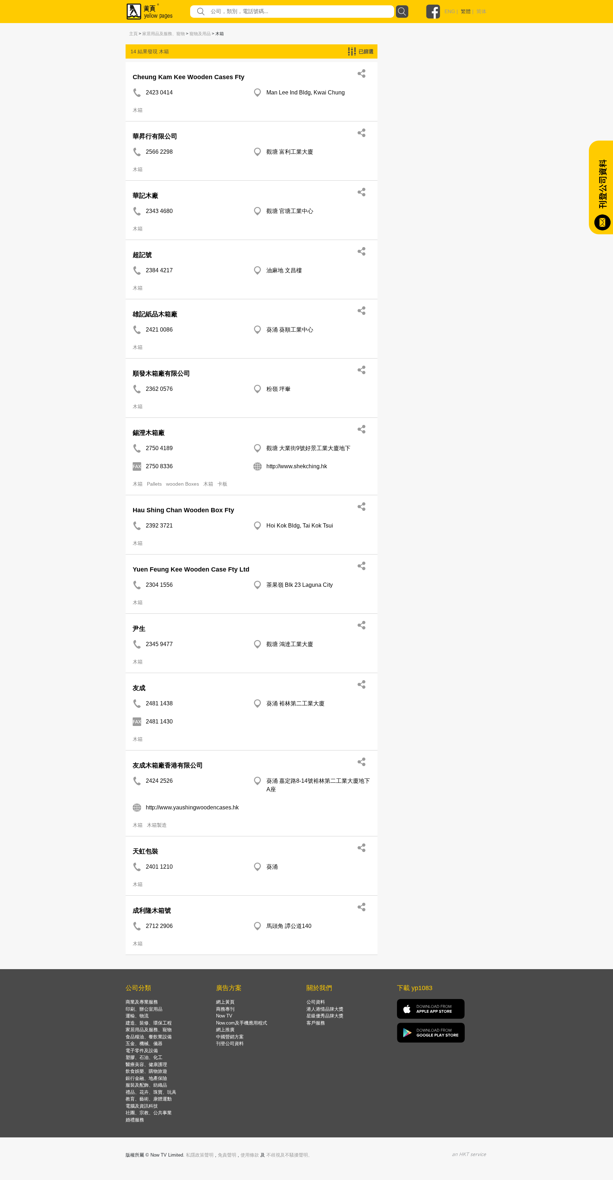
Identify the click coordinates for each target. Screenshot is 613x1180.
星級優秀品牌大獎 (324, 1015)
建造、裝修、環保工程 (149, 1023)
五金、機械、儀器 (144, 1043)
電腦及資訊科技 (142, 1106)
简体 (481, 11)
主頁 (133, 33)
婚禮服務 (135, 1119)
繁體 (466, 11)
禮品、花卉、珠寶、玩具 (151, 1092)
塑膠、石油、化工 (144, 1057)
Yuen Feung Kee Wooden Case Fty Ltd (191, 569)
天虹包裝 (145, 851)
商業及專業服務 (142, 1002)
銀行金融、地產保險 (146, 1078)
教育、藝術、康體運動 (149, 1099)
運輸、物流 (137, 1015)
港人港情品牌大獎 (324, 1009)
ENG (449, 11)
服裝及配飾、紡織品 (146, 1085)
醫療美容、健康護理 (146, 1064)
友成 (139, 688)
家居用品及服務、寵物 (163, 33)
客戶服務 (315, 1023)
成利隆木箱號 (152, 910)
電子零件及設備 (142, 1050)
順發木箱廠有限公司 (161, 373)
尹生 (139, 628)
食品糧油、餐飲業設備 (149, 1036)
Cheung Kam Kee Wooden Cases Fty (188, 77)
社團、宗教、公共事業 (149, 1112)
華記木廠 (145, 195)
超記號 (142, 254)
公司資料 (315, 1002)
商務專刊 (225, 1009)
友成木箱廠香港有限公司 (168, 765)
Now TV (224, 1015)
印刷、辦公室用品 (144, 1009)
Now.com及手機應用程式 (241, 1023)
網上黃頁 (225, 1002)
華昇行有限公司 (155, 136)
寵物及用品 (200, 33)
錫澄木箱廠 (149, 432)
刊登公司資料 (230, 1043)
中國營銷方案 (230, 1036)
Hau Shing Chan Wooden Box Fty (183, 510)
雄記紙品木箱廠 (155, 314)
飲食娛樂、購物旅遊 (146, 1071)
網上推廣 (225, 1029)
